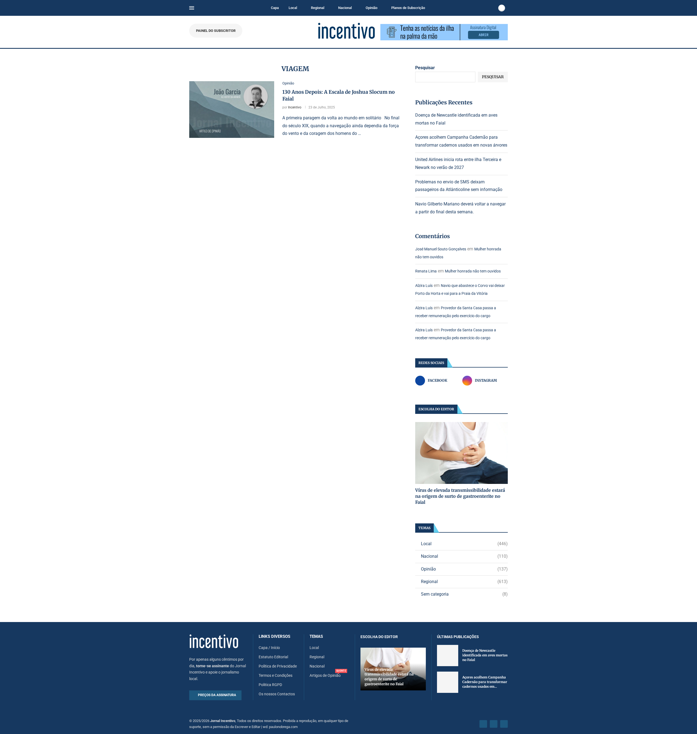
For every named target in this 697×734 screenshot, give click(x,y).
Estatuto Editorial (273, 657)
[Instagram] (493, 724)
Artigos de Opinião (325, 675)
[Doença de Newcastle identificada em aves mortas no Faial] (447, 655)
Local (293, 8)
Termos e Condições (275, 675)
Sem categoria (464, 594)
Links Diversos (274, 637)
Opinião (371, 8)
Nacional (345, 8)
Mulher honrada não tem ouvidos (473, 271)
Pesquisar (425, 67)
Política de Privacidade (278, 666)
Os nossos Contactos (277, 694)
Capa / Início (269, 648)
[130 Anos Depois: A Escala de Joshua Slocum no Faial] (231, 109)
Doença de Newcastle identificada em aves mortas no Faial (485, 655)
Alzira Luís (424, 285)
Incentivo (294, 107)
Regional (317, 8)
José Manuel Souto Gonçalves (440, 249)
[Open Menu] (191, 7)
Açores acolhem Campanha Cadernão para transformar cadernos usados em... (484, 681)
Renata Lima (426, 271)
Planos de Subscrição (408, 8)
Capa (275, 8)
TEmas (316, 637)
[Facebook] (483, 724)
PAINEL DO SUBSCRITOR (216, 31)
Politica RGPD (270, 685)
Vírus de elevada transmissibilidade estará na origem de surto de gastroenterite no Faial (460, 496)
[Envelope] (504, 724)
